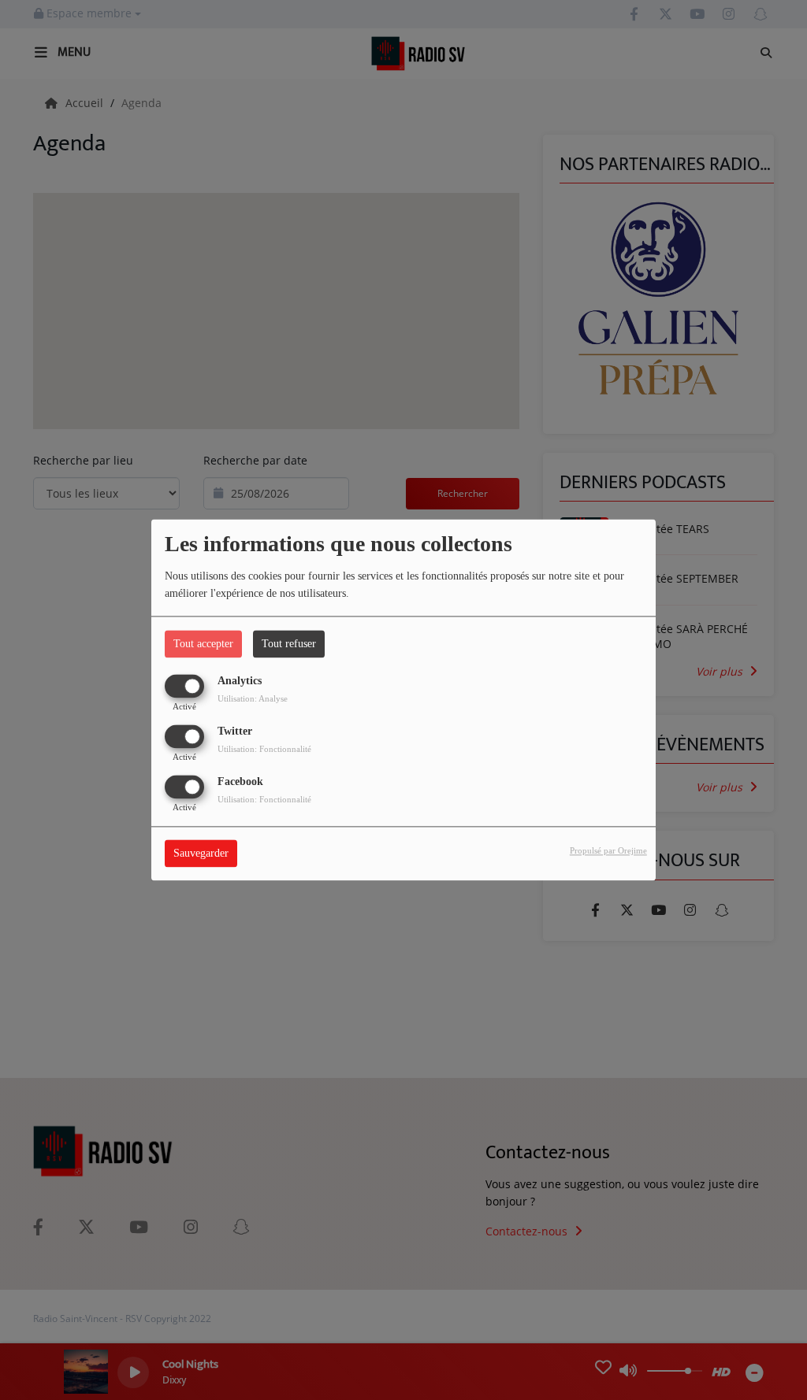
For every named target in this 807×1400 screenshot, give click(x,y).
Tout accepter (203, 644)
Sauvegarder (201, 854)
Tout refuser (289, 644)
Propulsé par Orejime (608, 851)
